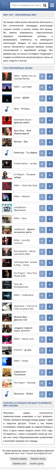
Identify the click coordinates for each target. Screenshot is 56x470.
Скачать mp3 (19, 463)
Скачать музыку (19, 458)
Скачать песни (38, 458)
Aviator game (36, 463)
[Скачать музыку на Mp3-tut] (5, 5)
